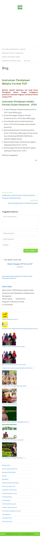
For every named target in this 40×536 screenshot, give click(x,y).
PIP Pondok (24, 276)
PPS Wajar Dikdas (7, 497)
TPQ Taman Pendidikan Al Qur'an (11, 511)
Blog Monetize (6, 465)
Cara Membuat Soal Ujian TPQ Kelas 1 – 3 (14, 458)
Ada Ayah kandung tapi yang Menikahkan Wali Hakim (17, 368)
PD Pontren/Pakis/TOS (8, 486)
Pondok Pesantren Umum (9, 493)
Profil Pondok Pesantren (9, 504)
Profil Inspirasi (6, 500)
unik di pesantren (7, 518)
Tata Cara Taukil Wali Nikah (9, 404)
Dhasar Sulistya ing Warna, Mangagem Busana (15, 422)
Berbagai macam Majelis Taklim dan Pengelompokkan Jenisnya (20, 328)
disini (20, 112)
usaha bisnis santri (7, 521)
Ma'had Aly (5, 479)
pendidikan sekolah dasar (9, 490)
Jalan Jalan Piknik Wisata (9, 472)
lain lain (4, 476)
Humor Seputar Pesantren (9, 469)
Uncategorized (6, 514)
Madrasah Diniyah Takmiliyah (10, 483)
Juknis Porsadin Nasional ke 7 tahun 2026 (14, 364)
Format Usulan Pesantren (13, 276)
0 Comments (7, 304)
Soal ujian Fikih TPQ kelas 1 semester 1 (13, 440)
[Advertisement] (20, 30)
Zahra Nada (7, 286)
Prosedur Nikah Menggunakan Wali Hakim (14, 386)
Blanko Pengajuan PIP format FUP (20, 264)
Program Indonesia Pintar (13, 301)
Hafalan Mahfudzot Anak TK (10, 319)
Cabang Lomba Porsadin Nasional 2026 (13, 346)
